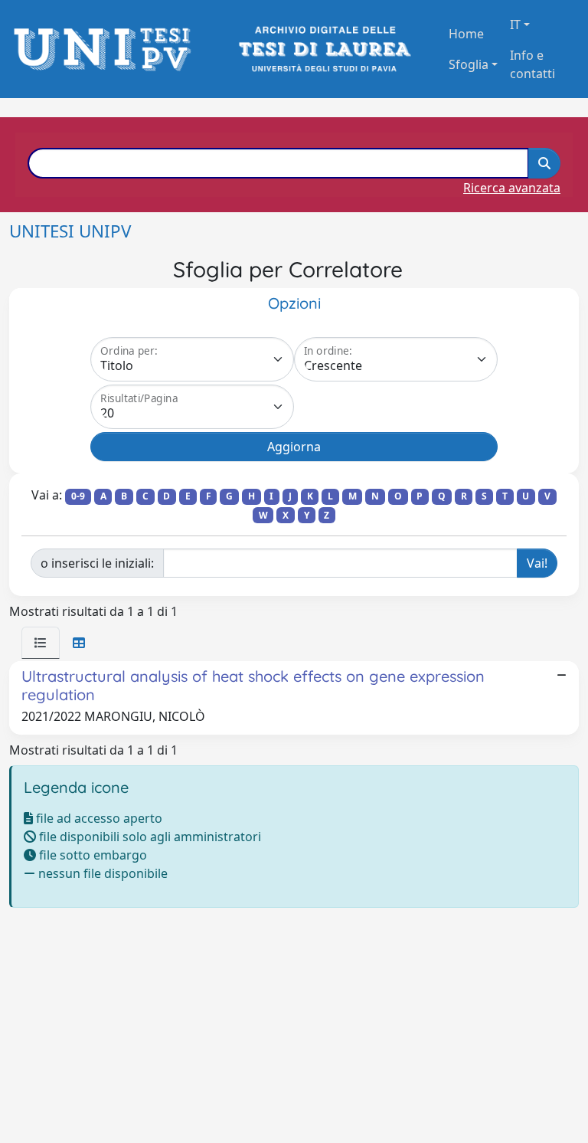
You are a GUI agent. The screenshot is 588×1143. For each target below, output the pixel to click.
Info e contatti (532, 64)
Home (466, 33)
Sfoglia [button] (468, 64)
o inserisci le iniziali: (97, 563)
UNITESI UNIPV (70, 231)
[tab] (40, 643)
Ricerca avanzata (511, 187)
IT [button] (515, 24)
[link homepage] (106, 49)
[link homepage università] (323, 49)
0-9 (78, 496)
